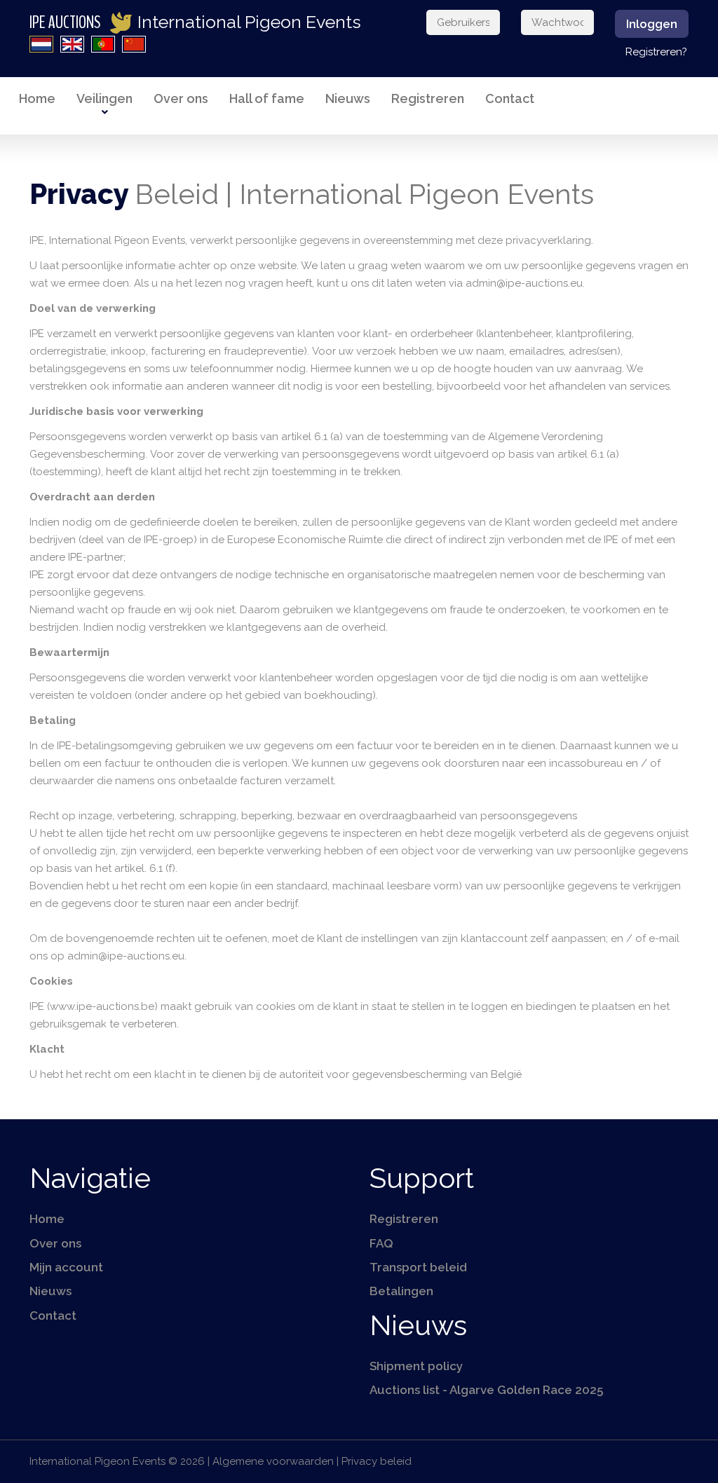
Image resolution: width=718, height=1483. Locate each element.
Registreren (427, 98)
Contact (509, 98)
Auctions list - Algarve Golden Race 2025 (486, 1390)
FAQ (381, 1243)
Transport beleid (418, 1267)
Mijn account (66, 1267)
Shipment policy (416, 1366)
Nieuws (347, 98)
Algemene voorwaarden (273, 1461)
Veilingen (104, 98)
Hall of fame (266, 98)
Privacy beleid (376, 1461)
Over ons (181, 98)
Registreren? (656, 52)
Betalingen (401, 1291)
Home (37, 98)
